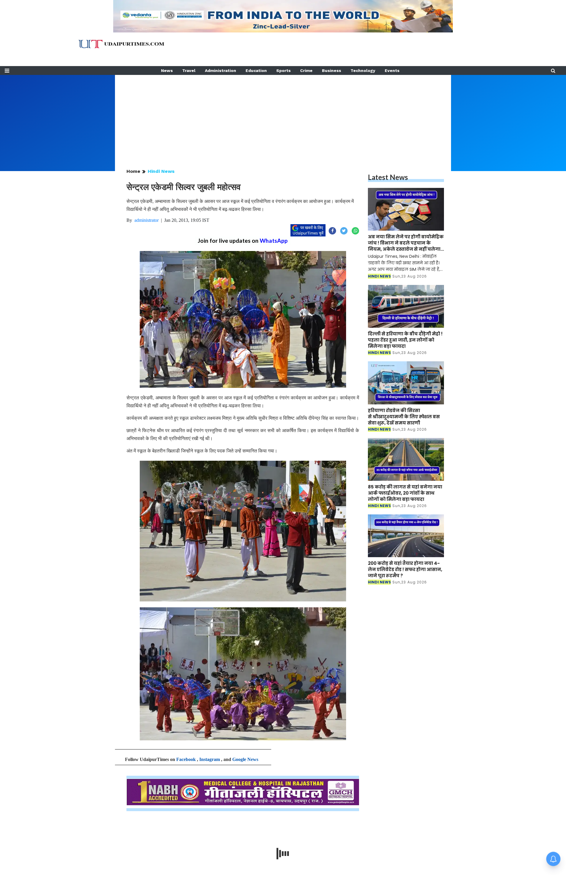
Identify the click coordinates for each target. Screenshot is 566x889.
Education (256, 70)
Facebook (186, 759)
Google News (245, 759)
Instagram (209, 759)
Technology (363, 70)
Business (331, 70)
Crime (306, 70)
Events (392, 70)
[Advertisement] (283, 116)
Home (133, 171)
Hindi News (161, 171)
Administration (220, 70)
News (167, 70)
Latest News (388, 177)
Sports (283, 70)
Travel (188, 70)
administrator (146, 220)
